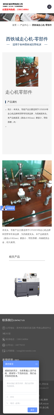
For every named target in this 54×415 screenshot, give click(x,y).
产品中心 (24, 25)
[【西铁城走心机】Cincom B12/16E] (27, 285)
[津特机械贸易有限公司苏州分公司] (12, 5)
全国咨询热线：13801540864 (15, 9)
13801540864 (22, 339)
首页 (14, 25)
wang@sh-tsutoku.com (26, 351)
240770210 (20, 345)
